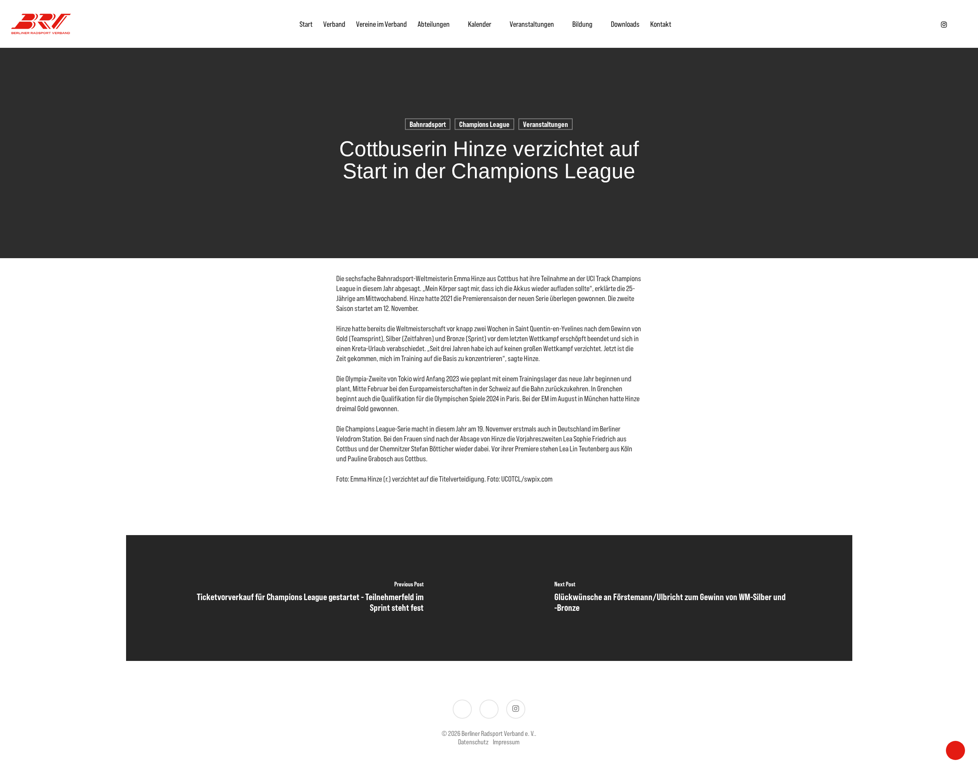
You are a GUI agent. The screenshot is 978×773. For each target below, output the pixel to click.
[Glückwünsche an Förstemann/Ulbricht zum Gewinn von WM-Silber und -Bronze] (670, 598)
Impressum (506, 742)
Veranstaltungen (545, 124)
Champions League (484, 124)
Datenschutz (473, 742)
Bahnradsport (428, 124)
